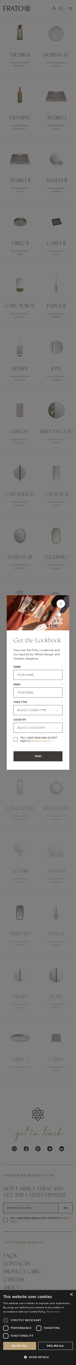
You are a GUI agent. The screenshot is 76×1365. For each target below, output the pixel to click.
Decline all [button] (55, 1346)
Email (17, 684)
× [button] (71, 1294)
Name (17, 667)
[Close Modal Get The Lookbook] (61, 603)
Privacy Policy (41, 741)
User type (20, 702)
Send (38, 756)
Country (20, 720)
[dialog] (38, 1327)
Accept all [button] (19, 1346)
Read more (53, 1311)
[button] (38, 1357)
